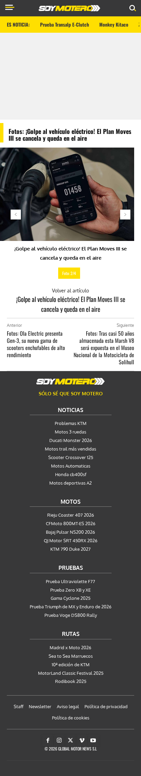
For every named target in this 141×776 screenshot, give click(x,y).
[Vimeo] (81, 740)
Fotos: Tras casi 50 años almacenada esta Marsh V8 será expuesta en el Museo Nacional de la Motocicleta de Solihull (104, 347)
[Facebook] (47, 740)
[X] (70, 740)
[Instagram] (59, 740)
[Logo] (69, 8)
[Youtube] (93, 740)
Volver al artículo (70, 290)
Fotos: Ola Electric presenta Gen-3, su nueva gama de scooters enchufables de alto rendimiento (36, 344)
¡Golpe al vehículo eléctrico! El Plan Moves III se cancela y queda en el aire (70, 304)
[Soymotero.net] (70, 381)
